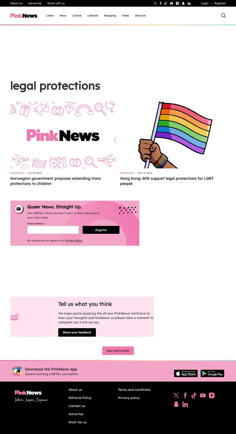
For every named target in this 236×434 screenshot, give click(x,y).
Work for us (77, 422)
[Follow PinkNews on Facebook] (185, 396)
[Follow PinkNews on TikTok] (194, 396)
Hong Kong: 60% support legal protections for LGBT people (167, 181)
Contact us (77, 406)
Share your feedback (77, 332)
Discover (140, 15)
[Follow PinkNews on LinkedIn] (189, 3)
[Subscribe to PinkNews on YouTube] (203, 396)
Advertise (34, 3)
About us (75, 390)
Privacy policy (129, 398)
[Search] (223, 15)
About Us (16, 3)
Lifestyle (92, 15)
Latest (50, 15)
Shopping (110, 15)
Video (125, 15)
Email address (41, 223)
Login (205, 3)
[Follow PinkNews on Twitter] (176, 396)
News (63, 15)
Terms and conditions (134, 390)
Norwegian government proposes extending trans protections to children (55, 181)
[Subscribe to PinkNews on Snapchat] (176, 405)
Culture (76, 15)
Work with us (56, 3)
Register (220, 3)
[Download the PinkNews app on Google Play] (212, 373)
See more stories (118, 350)
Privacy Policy (74, 240)
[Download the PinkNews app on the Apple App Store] (186, 373)
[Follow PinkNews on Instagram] (211, 396)
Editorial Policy (80, 398)
